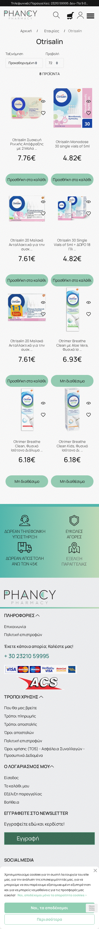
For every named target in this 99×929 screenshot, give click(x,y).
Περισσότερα (49, 919)
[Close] (95, 871)
